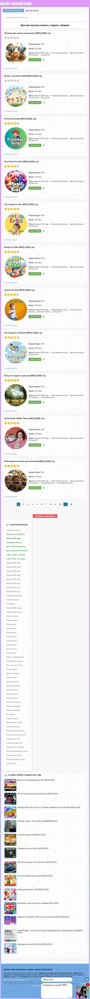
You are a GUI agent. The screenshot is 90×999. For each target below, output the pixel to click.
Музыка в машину (13, 685)
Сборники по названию (15, 747)
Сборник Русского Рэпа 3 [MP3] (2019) (32, 848)
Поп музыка (10, 653)
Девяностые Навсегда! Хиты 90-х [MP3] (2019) (36, 780)
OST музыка (11, 677)
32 (71, 504)
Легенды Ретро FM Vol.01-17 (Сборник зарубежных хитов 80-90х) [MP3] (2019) (48, 807)
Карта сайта (11, 763)
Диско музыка (11, 649)
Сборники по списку (14, 755)
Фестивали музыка (13, 702)
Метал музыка (11, 689)
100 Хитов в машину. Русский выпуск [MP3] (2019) (37, 794)
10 (60, 504)
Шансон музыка (12, 616)
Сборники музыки (13, 726)
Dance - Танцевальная (15, 657)
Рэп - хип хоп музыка (14, 665)
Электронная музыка (14, 612)
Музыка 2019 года (13, 587)
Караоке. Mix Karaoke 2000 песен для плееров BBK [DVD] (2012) (43, 917)
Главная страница (13, 530)
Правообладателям (22, 980)
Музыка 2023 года (13, 571)
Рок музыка (10, 603)
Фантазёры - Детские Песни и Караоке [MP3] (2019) (38, 903)
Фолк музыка (11, 624)
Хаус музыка (11, 628)
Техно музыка (11, 669)
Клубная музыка (12, 599)
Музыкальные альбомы (15, 730)
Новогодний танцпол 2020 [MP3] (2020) (33, 889)
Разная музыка (12, 718)
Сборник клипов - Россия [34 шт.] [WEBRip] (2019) (37, 821)
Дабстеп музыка (12, 673)
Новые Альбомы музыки (15, 759)
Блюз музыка (11, 644)
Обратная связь (9, 980)
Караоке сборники (13, 710)
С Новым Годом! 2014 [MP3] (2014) (31, 835)
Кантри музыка (12, 698)
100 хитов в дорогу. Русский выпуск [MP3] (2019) (37, 862)
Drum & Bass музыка (14, 608)
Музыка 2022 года (13, 575)
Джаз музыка (11, 632)
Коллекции (10, 714)
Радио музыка (11, 620)
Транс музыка (11, 640)
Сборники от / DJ (12, 739)
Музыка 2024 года (13, 567)
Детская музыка (12, 681)
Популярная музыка (14, 595)
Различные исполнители (15, 734)
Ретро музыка (11, 636)
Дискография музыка (14, 722)
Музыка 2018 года (13, 591)
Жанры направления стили (16, 751)
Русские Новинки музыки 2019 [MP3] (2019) (34, 876)
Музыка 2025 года (13, 563)
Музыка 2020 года (13, 583)
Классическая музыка (14, 661)
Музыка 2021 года (13, 579)
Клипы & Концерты (13, 706)
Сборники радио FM (14, 743)
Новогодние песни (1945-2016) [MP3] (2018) (34, 944)
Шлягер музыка (12, 694)
